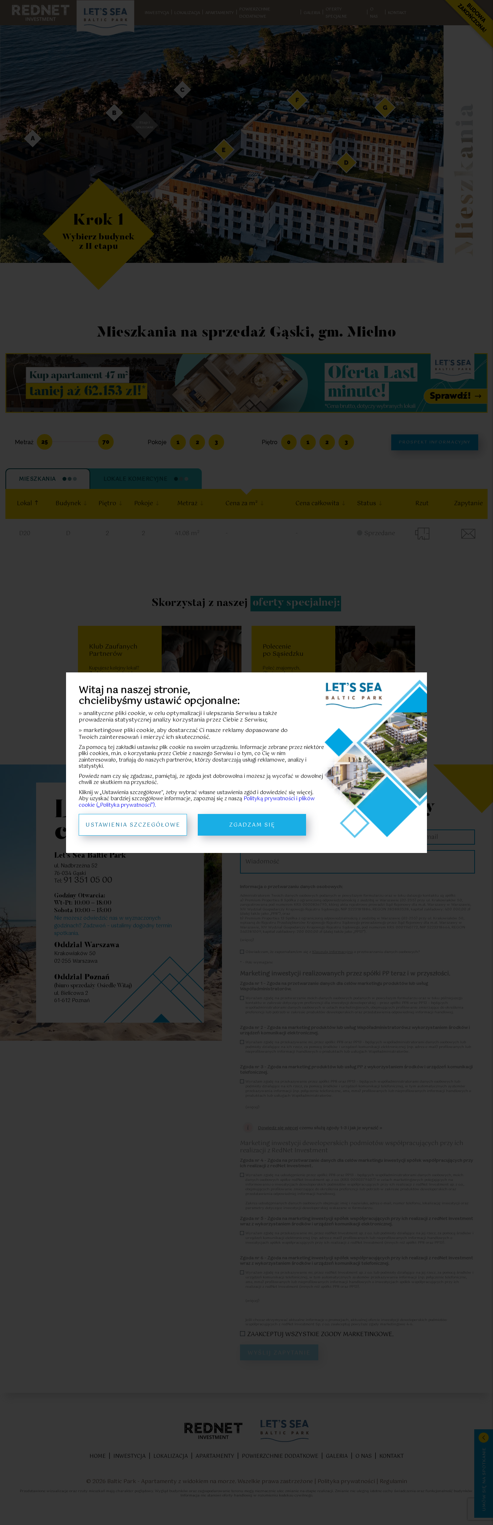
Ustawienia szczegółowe (133, 824)
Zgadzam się (252, 824)
